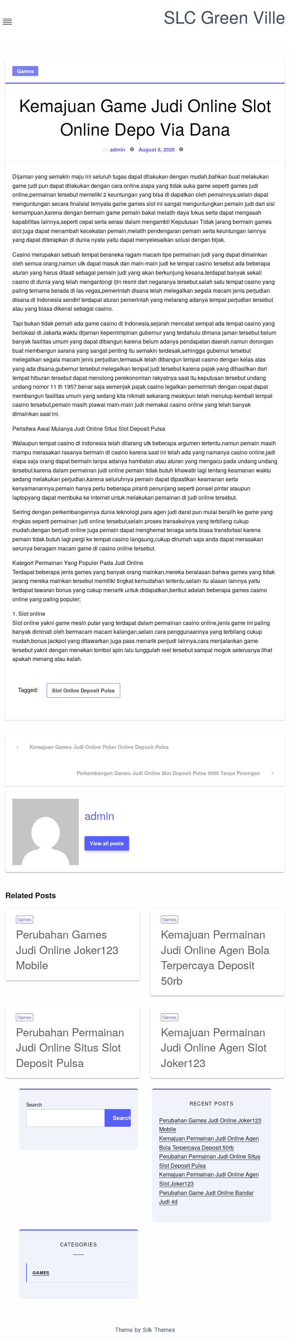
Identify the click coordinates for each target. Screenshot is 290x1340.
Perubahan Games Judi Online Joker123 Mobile (67, 949)
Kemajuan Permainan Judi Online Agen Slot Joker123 (214, 1047)
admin (117, 149)
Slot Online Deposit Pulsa (83, 690)
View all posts (107, 843)
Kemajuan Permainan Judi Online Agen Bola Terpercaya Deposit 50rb (215, 957)
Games (25, 71)
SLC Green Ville (224, 16)
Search (34, 1104)
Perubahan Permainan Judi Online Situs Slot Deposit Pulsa (70, 1047)
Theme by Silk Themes (145, 1330)
